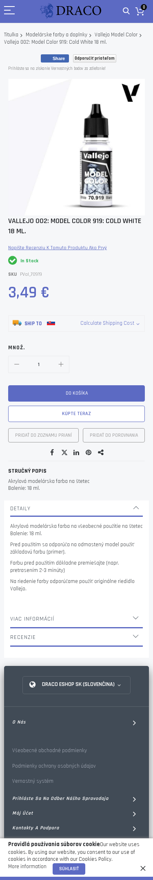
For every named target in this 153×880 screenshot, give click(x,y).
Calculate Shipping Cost (107, 323)
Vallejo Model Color (116, 34)
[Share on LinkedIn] (77, 453)
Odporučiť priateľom (95, 58)
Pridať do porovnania (114, 435)
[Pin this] (89, 453)
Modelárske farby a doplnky (56, 34)
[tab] (76, 508)
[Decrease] (17, 364)
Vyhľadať (126, 11)
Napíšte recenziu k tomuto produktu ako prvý (57, 248)
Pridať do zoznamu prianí (43, 435)
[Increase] (61, 364)
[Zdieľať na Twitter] (64, 453)
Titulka (11, 34)
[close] (143, 868)
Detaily (20, 508)
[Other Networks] (101, 453)
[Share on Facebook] (52, 453)
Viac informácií (32, 619)
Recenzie (23, 637)
